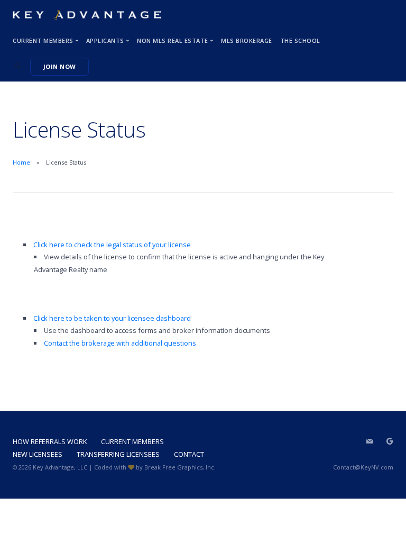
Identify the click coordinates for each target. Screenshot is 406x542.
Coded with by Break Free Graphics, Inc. (155, 467)
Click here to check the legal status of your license (112, 244)
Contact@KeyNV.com (363, 467)
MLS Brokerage (246, 40)
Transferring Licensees (118, 454)
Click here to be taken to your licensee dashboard (112, 318)
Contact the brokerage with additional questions (121, 343)
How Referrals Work (50, 441)
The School (300, 40)
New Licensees (37, 454)
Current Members (132, 441)
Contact (189, 454)
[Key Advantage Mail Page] (369, 441)
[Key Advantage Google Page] (389, 441)
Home (21, 162)
